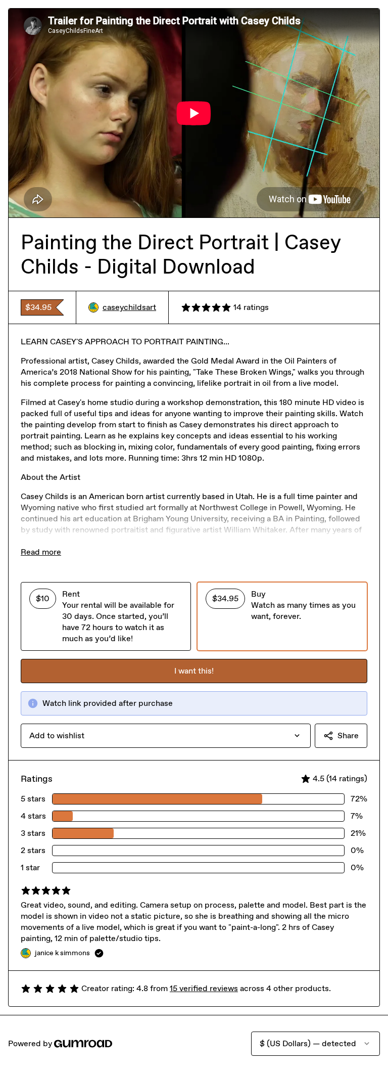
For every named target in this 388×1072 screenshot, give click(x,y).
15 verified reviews (204, 988)
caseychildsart (129, 307)
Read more (41, 552)
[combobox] (166, 736)
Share (348, 735)
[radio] (106, 616)
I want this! (194, 671)
